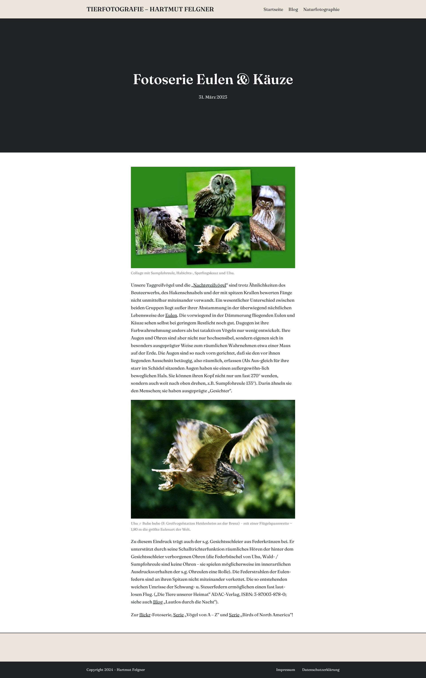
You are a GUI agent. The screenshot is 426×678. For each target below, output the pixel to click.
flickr (144, 614)
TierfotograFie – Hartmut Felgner (150, 9)
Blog (158, 602)
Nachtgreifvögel (209, 285)
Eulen (171, 315)
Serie (178, 614)
